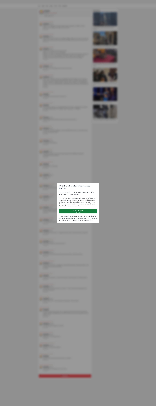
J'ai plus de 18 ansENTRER (78, 211)
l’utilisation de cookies (67, 218)
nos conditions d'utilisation (87, 216)
